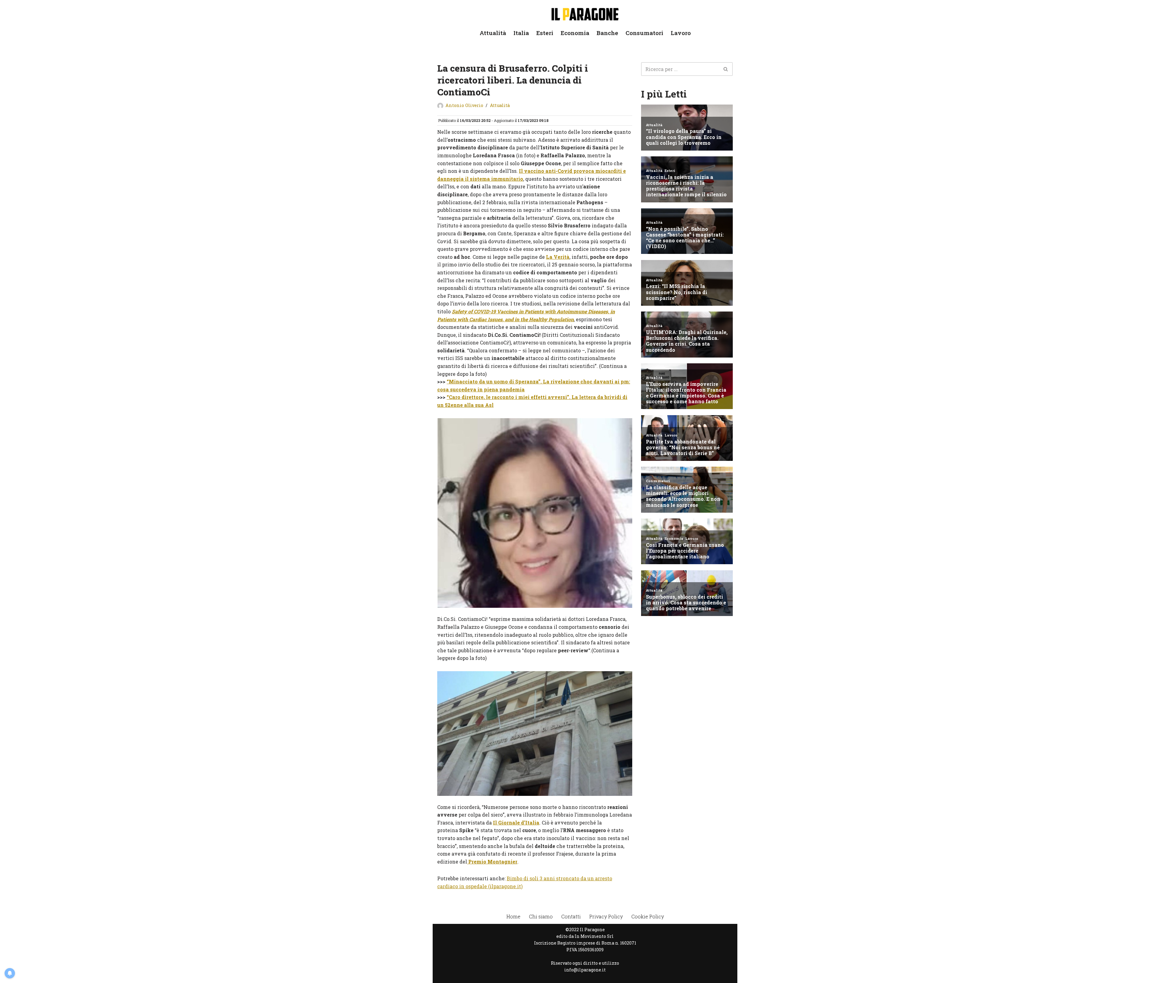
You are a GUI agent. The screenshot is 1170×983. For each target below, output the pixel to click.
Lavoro (681, 33)
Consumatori (644, 33)
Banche (607, 33)
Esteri (544, 33)
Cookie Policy (647, 916)
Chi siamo (541, 916)
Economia (575, 33)
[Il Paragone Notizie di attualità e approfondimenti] (585, 12)
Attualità (493, 33)
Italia (521, 33)
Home (513, 916)
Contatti (571, 916)
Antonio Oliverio (464, 105)
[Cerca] (726, 69)
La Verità (557, 257)
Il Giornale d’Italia (516, 822)
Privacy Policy (606, 916)
